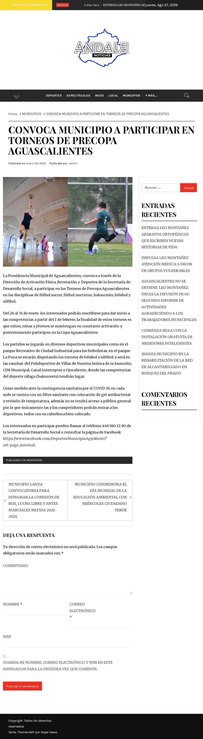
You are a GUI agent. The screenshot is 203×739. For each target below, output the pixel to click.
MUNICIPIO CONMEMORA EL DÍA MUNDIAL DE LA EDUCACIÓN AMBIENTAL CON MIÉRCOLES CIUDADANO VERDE (100, 497)
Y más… (151, 95)
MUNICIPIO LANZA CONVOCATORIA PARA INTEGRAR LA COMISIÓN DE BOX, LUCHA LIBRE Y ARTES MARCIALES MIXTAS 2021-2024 (34, 500)
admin (73, 163)
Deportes (54, 95)
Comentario (15, 565)
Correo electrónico (79, 610)
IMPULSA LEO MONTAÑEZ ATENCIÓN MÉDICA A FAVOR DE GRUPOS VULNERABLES (167, 264)
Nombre (12, 604)
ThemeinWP (26, 732)
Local (113, 95)
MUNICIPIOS (34, 460)
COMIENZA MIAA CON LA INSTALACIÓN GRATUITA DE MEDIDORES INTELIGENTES (167, 337)
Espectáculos (78, 95)
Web (7, 636)
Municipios (131, 95)
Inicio (99, 95)
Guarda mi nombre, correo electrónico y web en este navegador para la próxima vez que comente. (58, 665)
